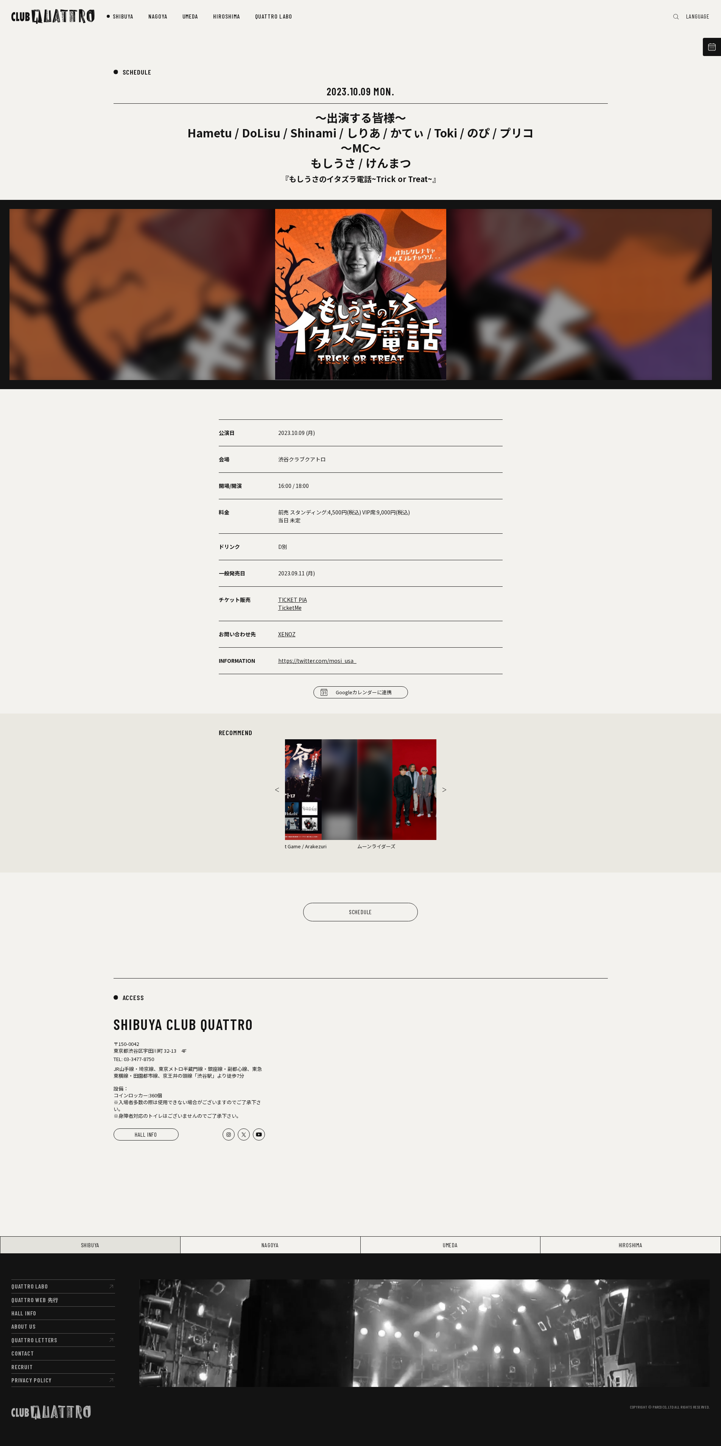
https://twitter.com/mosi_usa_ (317, 660)
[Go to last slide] (277, 789)
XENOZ (287, 634)
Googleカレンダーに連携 (364, 692)
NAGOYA (270, 1244)
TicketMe (290, 607)
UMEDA (450, 1244)
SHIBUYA (90, 1244)
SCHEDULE (137, 72)
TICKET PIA (292, 599)
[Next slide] (444, 789)
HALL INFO (146, 1134)
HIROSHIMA (631, 1244)
